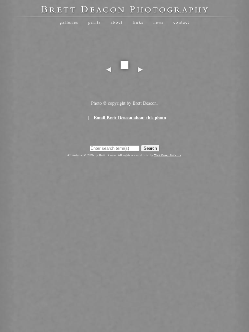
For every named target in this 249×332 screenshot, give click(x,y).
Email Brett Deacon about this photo (130, 117)
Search (150, 148)
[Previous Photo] (109, 90)
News (158, 22)
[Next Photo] (140, 90)
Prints (94, 22)
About (117, 22)
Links (138, 22)
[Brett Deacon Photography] (124, 11)
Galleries (69, 22)
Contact (181, 22)
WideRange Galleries (167, 155)
